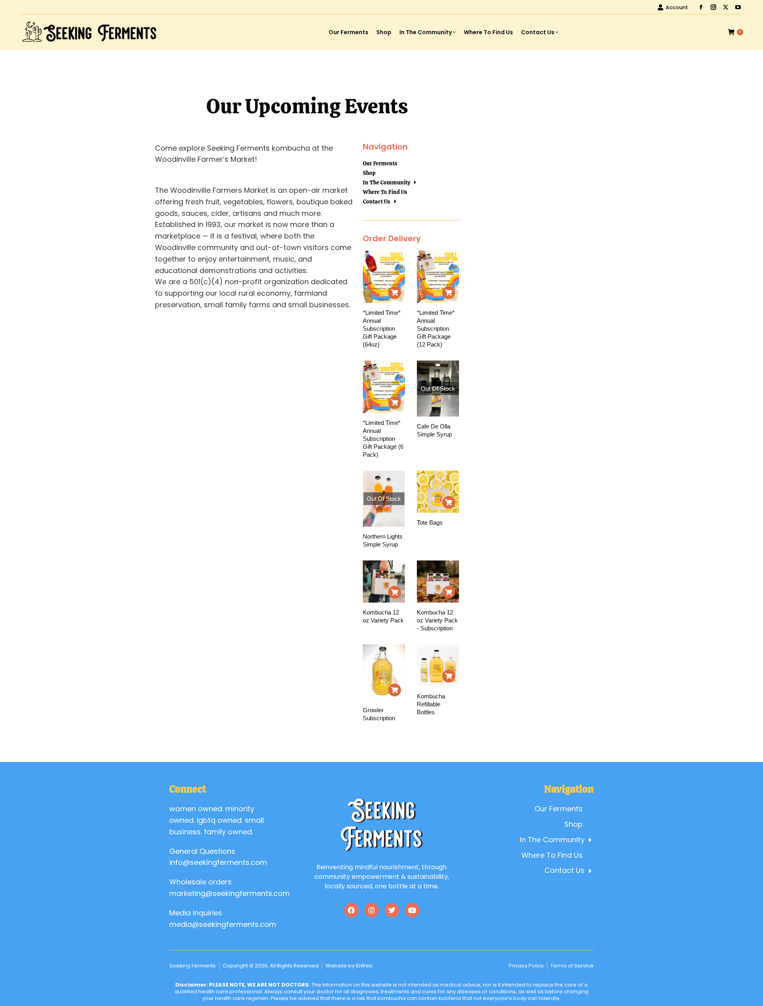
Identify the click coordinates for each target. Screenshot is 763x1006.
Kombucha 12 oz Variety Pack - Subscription (437, 620)
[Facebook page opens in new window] (701, 7)
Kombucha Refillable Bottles (431, 704)
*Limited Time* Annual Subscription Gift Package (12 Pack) (436, 328)
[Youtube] (412, 910)
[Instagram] (371, 910)
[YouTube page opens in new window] (738, 7)
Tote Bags (430, 522)
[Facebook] (351, 910)
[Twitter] (392, 910)
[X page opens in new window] (725, 7)
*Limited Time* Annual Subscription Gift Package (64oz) (382, 328)
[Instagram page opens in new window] (713, 7)
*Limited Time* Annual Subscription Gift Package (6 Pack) (383, 438)
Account (677, 7)
